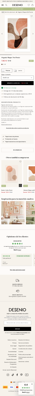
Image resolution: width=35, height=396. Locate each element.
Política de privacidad (21, 332)
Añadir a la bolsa (17, 83)
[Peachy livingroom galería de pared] (13, 212)
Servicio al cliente (24, 343)
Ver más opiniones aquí (17, 270)
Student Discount (11, 359)
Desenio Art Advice (24, 340)
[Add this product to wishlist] (32, 16)
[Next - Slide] (33, 33)
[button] (26, 388)
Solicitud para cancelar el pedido (26, 357)
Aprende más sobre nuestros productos (17, 128)
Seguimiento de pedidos (25, 346)
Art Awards (13, 367)
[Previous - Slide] (2, 33)
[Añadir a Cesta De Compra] (20, 185)
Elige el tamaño (6, 74)
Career (14, 348)
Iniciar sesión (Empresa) (9, 370)
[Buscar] (6, 5)
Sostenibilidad (12, 351)
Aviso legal (13, 346)
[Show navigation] (2, 5)
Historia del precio (6, 124)
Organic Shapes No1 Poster (25, 12)
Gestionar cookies (24, 361)
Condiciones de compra (25, 348)
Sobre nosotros (12, 340)
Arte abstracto (11, 12)
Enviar (17, 329)
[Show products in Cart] (32, 5)
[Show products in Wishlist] (29, 5)
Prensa (14, 343)
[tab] (6, 54)
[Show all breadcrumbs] (3, 12)
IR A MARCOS (17, 150)
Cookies (21, 351)
